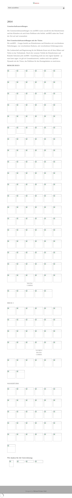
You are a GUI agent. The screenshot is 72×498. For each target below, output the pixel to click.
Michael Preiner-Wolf (39, 491)
